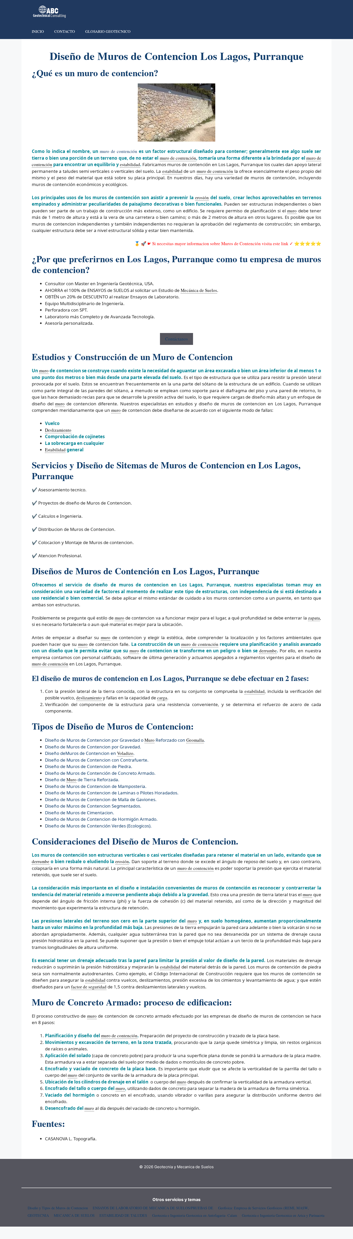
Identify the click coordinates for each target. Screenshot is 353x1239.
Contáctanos (176, 339)
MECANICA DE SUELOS (74, 1215)
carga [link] (162, 698)
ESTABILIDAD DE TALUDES (123, 1215)
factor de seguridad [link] (88, 987)
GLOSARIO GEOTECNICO (108, 31)
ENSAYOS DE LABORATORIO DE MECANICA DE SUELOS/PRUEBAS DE (153, 1207)
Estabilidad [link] (55, 450)
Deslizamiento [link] (58, 430)
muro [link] (292, 211)
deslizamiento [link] (89, 698)
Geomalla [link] (195, 740)
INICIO (38, 31)
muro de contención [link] (178, 158)
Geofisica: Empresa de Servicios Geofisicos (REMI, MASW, (263, 1207)
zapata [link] (314, 618)
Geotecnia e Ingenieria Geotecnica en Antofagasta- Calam (194, 1215)
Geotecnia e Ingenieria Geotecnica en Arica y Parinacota (283, 1215)
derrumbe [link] (268, 651)
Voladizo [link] (125, 753)
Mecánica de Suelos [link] (199, 290)
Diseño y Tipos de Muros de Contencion (58, 1207)
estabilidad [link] (130, 164)
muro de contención (118, 151)
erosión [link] (202, 197)
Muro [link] (149, 740)
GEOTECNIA (38, 1215)
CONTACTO (64, 31)
